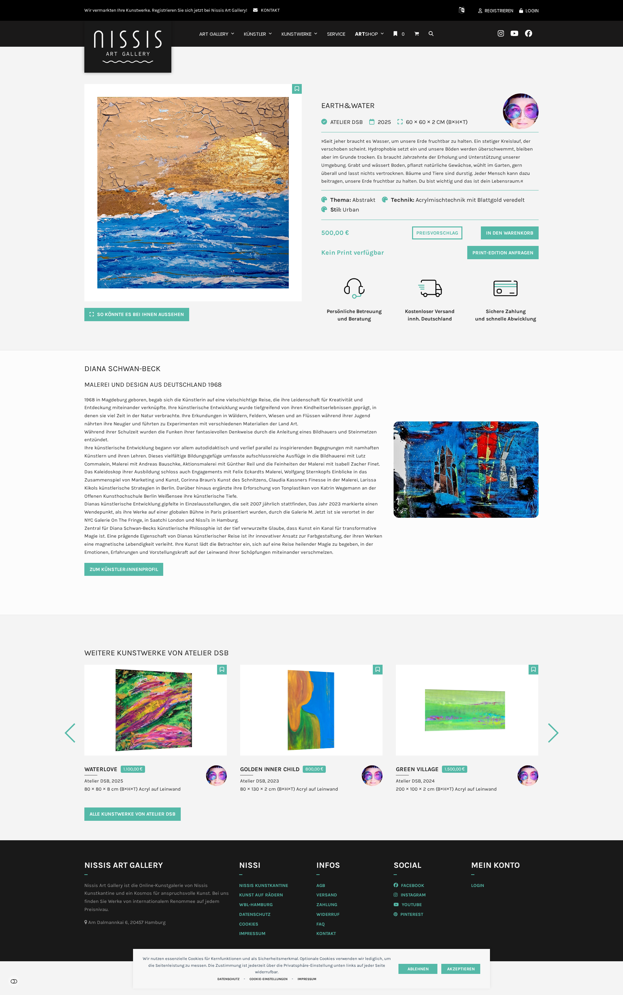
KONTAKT (270, 10)
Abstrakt (363, 199)
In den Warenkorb (509, 233)
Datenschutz (228, 979)
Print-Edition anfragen (502, 253)
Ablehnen (418, 968)
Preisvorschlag (437, 233)
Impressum (307, 979)
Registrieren (499, 10)
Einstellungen (13, 981)
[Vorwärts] (527, 733)
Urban (351, 209)
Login (532, 10)
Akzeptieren (461, 968)
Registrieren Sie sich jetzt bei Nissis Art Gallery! (199, 10)
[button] (416, 34)
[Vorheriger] (95, 733)
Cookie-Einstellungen (268, 979)
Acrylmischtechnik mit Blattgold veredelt (470, 199)
